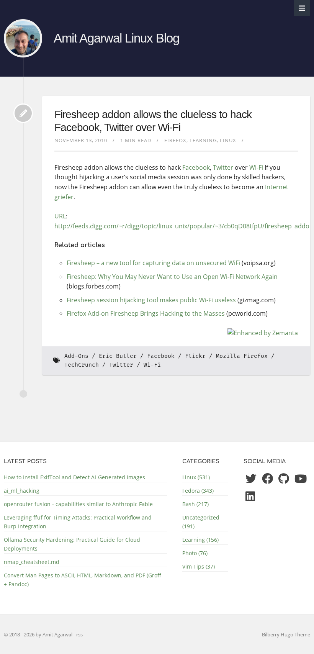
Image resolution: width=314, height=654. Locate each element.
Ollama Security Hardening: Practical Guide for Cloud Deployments (72, 544)
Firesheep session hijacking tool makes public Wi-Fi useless (151, 300)
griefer (64, 197)
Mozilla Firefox (242, 356)
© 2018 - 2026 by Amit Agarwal (39, 634)
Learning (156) (200, 539)
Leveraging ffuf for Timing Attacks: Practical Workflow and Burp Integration (78, 522)
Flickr (195, 356)
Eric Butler (118, 356)
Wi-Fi (256, 167)
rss (79, 634)
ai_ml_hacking (21, 490)
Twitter (223, 167)
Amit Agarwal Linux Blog (116, 38)
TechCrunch (81, 365)
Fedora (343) (198, 490)
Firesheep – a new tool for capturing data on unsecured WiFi (153, 263)
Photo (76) (195, 553)
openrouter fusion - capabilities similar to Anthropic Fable (78, 504)
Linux (228, 140)
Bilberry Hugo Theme (286, 634)
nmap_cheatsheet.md (31, 561)
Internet (276, 187)
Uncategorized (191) (200, 522)
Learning (203, 140)
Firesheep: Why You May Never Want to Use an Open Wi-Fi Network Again (172, 276)
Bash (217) (195, 504)
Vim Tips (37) (198, 566)
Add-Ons (76, 356)
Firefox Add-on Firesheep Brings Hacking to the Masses (146, 313)
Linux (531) (196, 477)
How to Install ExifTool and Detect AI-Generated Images (74, 477)
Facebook (196, 167)
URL (60, 216)
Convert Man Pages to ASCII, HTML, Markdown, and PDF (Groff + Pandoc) (82, 580)
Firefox (175, 140)
